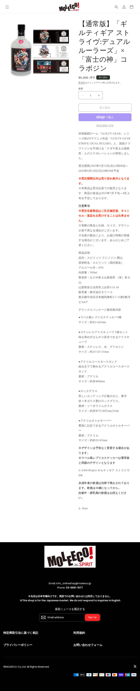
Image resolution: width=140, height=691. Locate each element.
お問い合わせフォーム (87, 645)
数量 (81, 88)
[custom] (135, 666)
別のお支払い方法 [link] (105, 125)
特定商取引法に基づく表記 (20, 633)
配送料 (82, 83)
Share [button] (85, 508)
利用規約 (79, 633)
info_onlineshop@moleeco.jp (73, 583)
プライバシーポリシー (17, 645)
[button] (7, 7)
